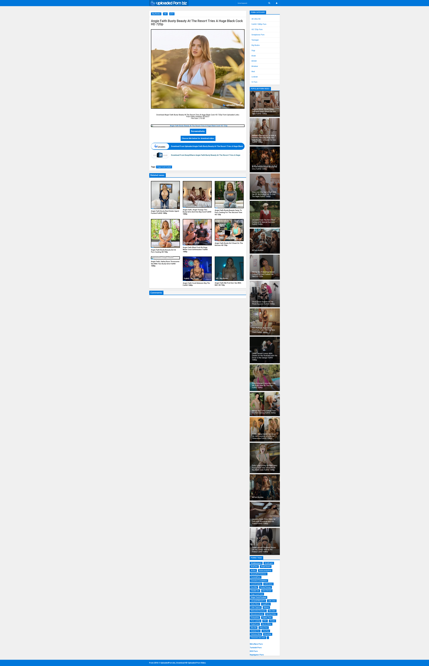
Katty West (255, 604)
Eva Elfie (254, 587)
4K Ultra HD (256, 19)
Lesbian (254, 77)
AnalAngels (269, 563)
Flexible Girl (255, 591)
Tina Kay (266, 631)
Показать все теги (258, 638)
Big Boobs (156, 14)
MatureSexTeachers (258, 611)
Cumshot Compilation (259, 581)
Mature (266, 607)
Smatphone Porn (257, 35)
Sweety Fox (255, 631)
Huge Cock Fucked (164, 167)
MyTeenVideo (271, 614)
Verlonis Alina (256, 634)
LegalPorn (266, 604)
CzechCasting (256, 584)
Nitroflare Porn (256, 644)
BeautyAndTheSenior (258, 574)
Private (272, 621)
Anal (253, 71)
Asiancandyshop (265, 570)
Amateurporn (256, 563)
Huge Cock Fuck (257, 594)
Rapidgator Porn (257, 655)
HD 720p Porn (257, 29)
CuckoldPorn (255, 577)
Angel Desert (265, 566)
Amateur (254, 66)
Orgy (253, 50)
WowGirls (267, 634)
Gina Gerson (266, 591)
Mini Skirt (272, 611)
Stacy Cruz (264, 628)
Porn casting (255, 621)
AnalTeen (254, 566)
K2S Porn (254, 651)
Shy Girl (253, 628)
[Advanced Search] (269, 3)
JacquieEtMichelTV (258, 601)
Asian (253, 56)
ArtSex (253, 570)
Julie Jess (271, 601)
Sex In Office (266, 624)
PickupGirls (255, 617)
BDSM (254, 61)
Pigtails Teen (266, 617)
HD (165, 14)
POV (265, 621)
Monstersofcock (257, 614)
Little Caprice (256, 607)
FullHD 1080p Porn (258, 24)
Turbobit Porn (256, 648)
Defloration (268, 584)
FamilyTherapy (265, 587)
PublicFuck (255, 624)
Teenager (255, 40)
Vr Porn (254, 82)
